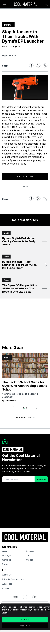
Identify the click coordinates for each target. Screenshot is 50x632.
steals (5, 564)
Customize (25, 626)
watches (6, 559)
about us (6, 574)
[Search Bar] (46, 4)
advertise (7, 583)
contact (6, 588)
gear (4, 551)
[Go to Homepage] (26, 4)
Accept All (25, 619)
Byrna (25, 186)
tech (28, 555)
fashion (30, 551)
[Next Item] (37, 407)
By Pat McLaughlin (11, 47)
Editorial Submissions (13, 579)
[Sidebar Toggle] (4, 4)
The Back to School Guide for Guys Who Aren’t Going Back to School (24, 385)
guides (29, 559)
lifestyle (6, 555)
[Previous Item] (13, 407)
